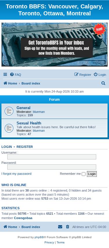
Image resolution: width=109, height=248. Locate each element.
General (24, 108)
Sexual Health (29, 123)
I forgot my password (16, 173)
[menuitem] (15, 74)
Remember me (71, 173)
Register (25, 146)
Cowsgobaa (23, 218)
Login (6, 146)
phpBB (39, 237)
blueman (39, 111)
